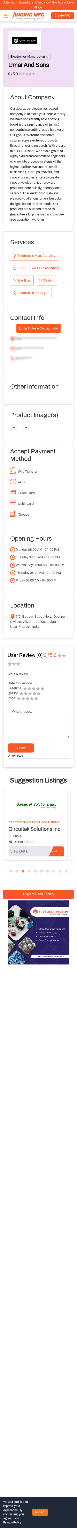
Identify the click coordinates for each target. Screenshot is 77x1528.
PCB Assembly (48, 268)
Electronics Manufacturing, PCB (38, 822)
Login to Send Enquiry (38, 894)
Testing (49, 280)
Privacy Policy (12, 1522)
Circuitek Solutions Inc (34, 829)
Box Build (24, 280)
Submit (21, 748)
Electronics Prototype (33, 293)
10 (66, 871)
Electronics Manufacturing (29, 56)
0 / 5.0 (13, 74)
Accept (40, 1512)
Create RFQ (62, 15)
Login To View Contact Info (38, 328)
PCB (21, 268)
